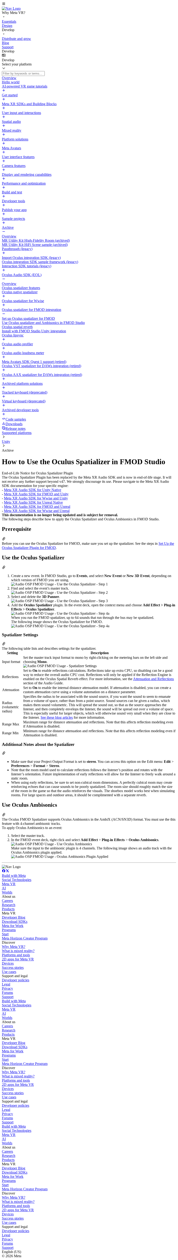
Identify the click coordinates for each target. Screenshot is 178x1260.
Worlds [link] (7, 892)
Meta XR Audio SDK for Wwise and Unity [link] (36, 498)
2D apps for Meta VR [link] (18, 959)
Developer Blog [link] (13, 917)
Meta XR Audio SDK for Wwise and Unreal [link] (37, 511)
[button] (89, 4)
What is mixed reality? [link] (18, 951)
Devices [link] (8, 963)
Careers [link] (7, 901)
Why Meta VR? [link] (13, 947)
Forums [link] (7, 993)
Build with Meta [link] (14, 876)
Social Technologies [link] (16, 880)
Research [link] (8, 905)
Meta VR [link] (9, 884)
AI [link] (4, 888)
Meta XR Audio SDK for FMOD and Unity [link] (36, 494)
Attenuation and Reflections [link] (153, 679)
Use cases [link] (9, 972)
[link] (11, 8)
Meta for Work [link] (12, 926)
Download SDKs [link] (14, 922)
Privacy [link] (7, 988)
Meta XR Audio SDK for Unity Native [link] (32, 490)
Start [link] (5, 934)
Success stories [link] (13, 967)
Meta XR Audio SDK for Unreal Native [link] (33, 502)
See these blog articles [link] (57, 717)
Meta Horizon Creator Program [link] (25, 938)
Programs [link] (9, 930)
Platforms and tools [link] (16, 955)
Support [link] (7, 997)
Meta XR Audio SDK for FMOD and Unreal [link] (37, 507)
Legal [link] (6, 984)
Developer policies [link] (15, 980)
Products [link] (8, 909)
